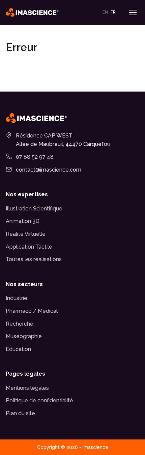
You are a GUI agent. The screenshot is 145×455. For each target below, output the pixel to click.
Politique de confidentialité (39, 400)
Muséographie (24, 336)
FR (113, 12)
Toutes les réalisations (34, 259)
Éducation (18, 349)
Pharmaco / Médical (32, 311)
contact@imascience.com (48, 170)
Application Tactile (29, 247)
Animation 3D (22, 221)
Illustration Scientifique (34, 208)
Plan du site (20, 413)
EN (105, 12)
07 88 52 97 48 (35, 157)
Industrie (16, 298)
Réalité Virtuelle (26, 234)
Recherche (19, 324)
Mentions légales (27, 388)
